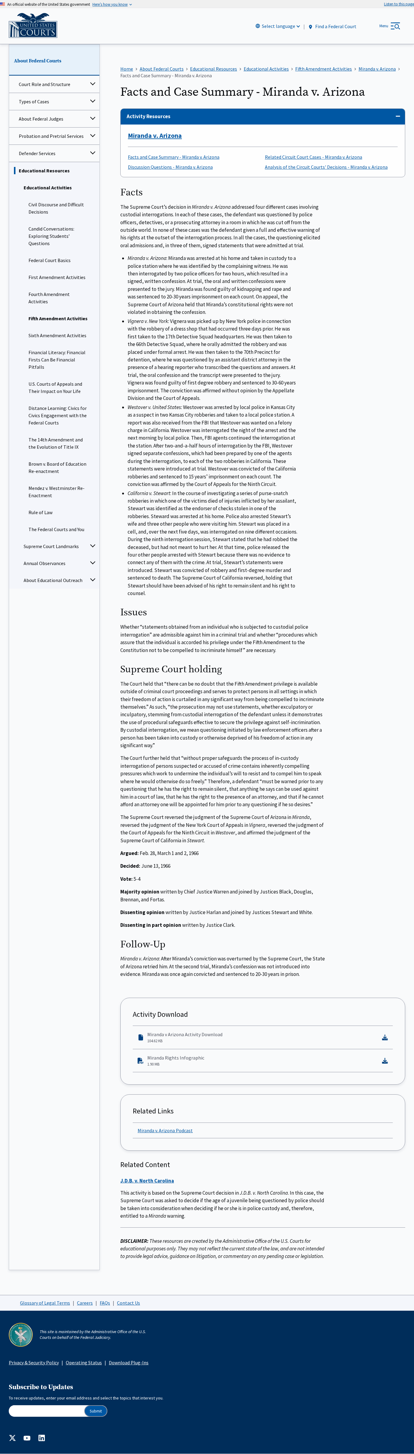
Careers (85, 1303)
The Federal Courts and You (56, 529)
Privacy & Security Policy (34, 1362)
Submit (96, 1411)
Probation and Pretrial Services (51, 136)
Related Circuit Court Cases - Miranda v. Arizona (313, 157)
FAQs (105, 1303)
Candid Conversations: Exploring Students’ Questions (51, 236)
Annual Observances (44, 563)
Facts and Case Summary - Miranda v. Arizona (173, 157)
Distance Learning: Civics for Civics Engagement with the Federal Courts (57, 415)
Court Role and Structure (44, 84)
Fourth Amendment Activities (49, 297)
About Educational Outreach (53, 580)
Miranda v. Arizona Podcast (165, 1130)
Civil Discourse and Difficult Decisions (56, 208)
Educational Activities (48, 188)
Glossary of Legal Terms (45, 1303)
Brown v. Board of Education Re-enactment (57, 467)
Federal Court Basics (49, 260)
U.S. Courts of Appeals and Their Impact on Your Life (55, 387)
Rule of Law (40, 512)
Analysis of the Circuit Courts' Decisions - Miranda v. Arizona (326, 167)
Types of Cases (34, 101)
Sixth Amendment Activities (57, 335)
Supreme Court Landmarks (51, 546)
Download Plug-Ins (129, 1362)
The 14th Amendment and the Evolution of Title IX (55, 443)
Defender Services (37, 153)
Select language (278, 26)
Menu (383, 25)
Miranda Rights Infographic (175, 1061)
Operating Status (84, 1362)
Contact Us (128, 1303)
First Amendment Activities (56, 277)
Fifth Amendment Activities (58, 318)
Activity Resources (148, 116)
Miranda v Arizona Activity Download (184, 1037)
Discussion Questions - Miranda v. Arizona (170, 167)
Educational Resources (44, 171)
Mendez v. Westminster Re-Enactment (56, 491)
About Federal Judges (41, 119)
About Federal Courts (37, 61)
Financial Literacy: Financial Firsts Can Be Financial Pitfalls (56, 359)
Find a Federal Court (335, 26)
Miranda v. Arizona (155, 135)
